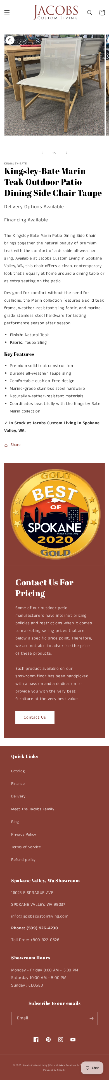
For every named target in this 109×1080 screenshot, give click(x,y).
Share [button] (16, 445)
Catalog (18, 771)
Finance (18, 784)
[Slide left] (42, 153)
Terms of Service (26, 847)
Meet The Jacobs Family (32, 809)
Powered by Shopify (54, 1070)
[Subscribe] (91, 1018)
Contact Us (35, 717)
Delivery (18, 796)
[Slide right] (67, 153)
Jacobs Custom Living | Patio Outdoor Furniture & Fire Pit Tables (59, 1065)
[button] (7, 12)
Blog (15, 822)
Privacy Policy (23, 834)
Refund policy (23, 860)
